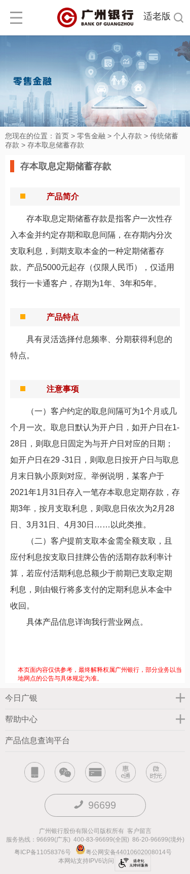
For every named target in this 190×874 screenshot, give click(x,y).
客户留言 (139, 830)
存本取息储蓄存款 (55, 145)
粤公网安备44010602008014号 (129, 852)
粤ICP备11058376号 (42, 852)
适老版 (157, 16)
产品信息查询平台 (37, 740)
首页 (62, 136)
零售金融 (91, 136)
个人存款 (127, 136)
